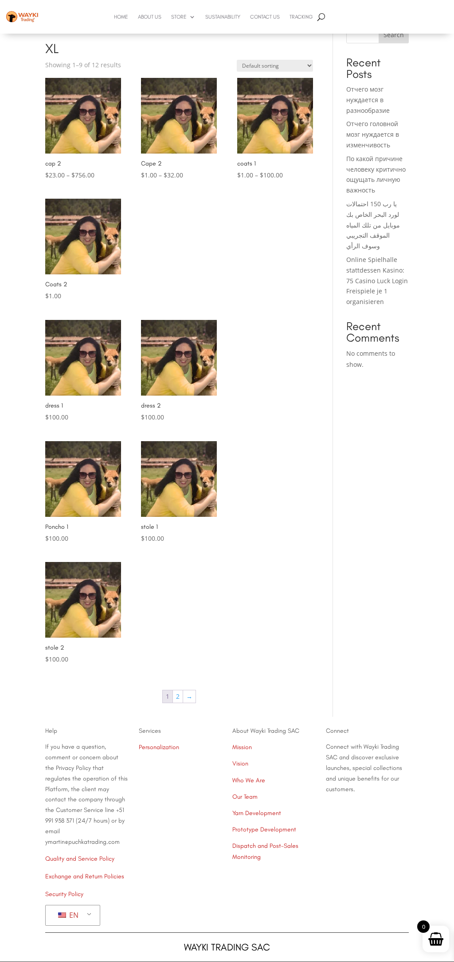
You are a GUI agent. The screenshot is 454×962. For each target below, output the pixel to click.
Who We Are (248, 780)
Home (121, 17)
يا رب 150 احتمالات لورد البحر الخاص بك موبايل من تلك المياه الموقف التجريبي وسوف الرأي (373, 225)
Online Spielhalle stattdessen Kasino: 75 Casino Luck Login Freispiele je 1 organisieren (377, 280)
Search (394, 35)
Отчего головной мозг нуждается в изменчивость (372, 134)
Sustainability (222, 17)
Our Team (245, 796)
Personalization (159, 747)
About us (149, 17)
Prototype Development (264, 829)
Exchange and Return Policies (84, 876)
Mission (242, 747)
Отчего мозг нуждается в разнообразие (368, 100)
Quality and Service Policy (79, 858)
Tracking (301, 17)
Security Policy (64, 894)
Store (179, 17)
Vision (240, 763)
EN (72, 915)
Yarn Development (256, 813)
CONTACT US (265, 17)
